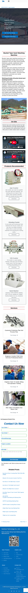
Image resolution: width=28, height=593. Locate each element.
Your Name (4, 427)
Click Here (14, 198)
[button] (9, 1)
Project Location (5, 444)
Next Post (23, 521)
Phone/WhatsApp (6, 438)
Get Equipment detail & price (8, 419)
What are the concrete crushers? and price (12, 478)
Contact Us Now (14, 423)
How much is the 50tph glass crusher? (11, 481)
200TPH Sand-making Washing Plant (10, 501)
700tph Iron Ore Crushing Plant (9, 515)
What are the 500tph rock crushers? (11, 488)
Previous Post (5, 521)
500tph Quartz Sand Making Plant (10, 511)
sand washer (11, 7)
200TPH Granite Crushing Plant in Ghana (11, 504)
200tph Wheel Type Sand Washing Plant (11, 508)
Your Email (4, 433)
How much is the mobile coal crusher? (11, 485)
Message (4, 449)
